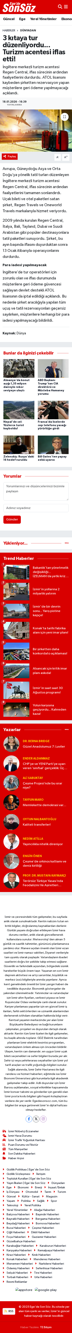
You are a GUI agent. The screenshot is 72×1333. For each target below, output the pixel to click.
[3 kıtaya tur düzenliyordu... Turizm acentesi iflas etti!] (36, 130)
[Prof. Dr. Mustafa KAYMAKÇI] (11, 880)
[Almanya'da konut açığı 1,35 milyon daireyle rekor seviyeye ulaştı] (18, 368)
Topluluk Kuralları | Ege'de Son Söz (29, 1178)
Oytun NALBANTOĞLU (39, 819)
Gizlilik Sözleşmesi (18, 1173)
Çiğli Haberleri (16, 1232)
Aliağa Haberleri (44, 1209)
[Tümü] (67, 543)
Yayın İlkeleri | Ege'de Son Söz (26, 1183)
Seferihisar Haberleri (49, 1268)
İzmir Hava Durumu (20, 1135)
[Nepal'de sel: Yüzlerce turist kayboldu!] (18, 410)
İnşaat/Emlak (56, 1187)
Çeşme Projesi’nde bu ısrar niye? (42, 785)
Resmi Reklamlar (17, 1281)
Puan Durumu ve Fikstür (23, 1144)
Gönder (12, 519)
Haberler (9, 30)
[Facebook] (29, 1119)
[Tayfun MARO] (11, 802)
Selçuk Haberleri (17, 1272)
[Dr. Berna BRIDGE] (11, 744)
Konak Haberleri (17, 1259)
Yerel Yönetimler (43, 19)
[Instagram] (43, 1119)
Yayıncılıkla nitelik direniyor (43, 844)
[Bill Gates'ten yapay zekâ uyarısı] (53, 444)
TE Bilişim (46, 1327)
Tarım (47, 1191)
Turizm (61, 1191)
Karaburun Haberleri (53, 1245)
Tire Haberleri (43, 1272)
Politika (26, 1200)
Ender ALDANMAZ (36, 758)
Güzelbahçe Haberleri (21, 1241)
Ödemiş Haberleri (18, 1268)
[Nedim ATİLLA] (11, 841)
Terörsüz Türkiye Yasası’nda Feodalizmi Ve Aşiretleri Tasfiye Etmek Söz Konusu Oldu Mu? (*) (43, 883)
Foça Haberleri (16, 1236)
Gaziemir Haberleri (44, 1236)
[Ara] (60, 7)
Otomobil (32, 1191)
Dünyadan (28, 30)
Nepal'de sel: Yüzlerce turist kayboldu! (13, 425)
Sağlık (41, 1200)
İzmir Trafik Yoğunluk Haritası (26, 1140)
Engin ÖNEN (32, 856)
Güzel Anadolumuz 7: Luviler (44, 746)
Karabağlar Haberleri (20, 1245)
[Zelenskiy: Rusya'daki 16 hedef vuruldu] (18, 444)
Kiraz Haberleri (16, 1254)
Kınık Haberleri (41, 1254)
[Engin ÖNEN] (11, 861)
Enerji (38, 1187)
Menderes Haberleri (47, 1259)
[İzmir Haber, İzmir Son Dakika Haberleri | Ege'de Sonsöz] (20, 7)
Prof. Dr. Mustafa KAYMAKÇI (44, 875)
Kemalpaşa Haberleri (51, 1250)
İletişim (40, 1173)
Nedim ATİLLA (33, 838)
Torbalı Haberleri (17, 1277)
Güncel (8, 19)
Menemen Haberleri (20, 1263)
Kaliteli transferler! (37, 824)
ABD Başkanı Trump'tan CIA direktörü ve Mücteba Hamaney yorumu (51, 387)
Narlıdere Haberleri (51, 1263)
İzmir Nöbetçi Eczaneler (23, 1131)
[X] (36, 1119)
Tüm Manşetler (18, 1149)
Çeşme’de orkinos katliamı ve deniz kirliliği (44, 863)
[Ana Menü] (66, 7)
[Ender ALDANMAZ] (11, 763)
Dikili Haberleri (40, 1232)
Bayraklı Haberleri (18, 1218)
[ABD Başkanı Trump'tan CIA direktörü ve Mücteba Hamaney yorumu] (53, 368)
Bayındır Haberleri (47, 1214)
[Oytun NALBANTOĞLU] (11, 822)
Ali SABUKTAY (33, 778)
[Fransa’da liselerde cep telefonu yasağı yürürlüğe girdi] (53, 410)
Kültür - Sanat (31, 1196)
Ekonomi (23, 1187)
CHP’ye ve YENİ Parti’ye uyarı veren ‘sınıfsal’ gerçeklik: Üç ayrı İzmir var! (44, 766)
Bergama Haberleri (48, 1218)
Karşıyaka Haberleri (19, 1250)
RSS (10, 1311)
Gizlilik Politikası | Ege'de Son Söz (28, 1169)
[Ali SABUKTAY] (11, 783)
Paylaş (12, 156)
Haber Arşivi (16, 1158)
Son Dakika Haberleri (21, 1153)
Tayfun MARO (33, 799)
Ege (22, 19)
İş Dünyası (13, 1191)
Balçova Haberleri (18, 1214)
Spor (54, 1200)
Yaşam (11, 1200)
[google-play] (46, 1291)
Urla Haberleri (43, 1277)
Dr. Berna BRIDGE (36, 741)
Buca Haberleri (16, 1227)
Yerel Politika (32, 1205)
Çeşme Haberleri (43, 1227)
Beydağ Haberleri (18, 1223)
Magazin (51, 1196)
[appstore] (24, 1291)
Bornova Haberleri (48, 1223)
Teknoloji (12, 1205)
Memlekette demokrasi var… (44, 805)
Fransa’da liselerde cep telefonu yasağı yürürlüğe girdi (52, 425)
